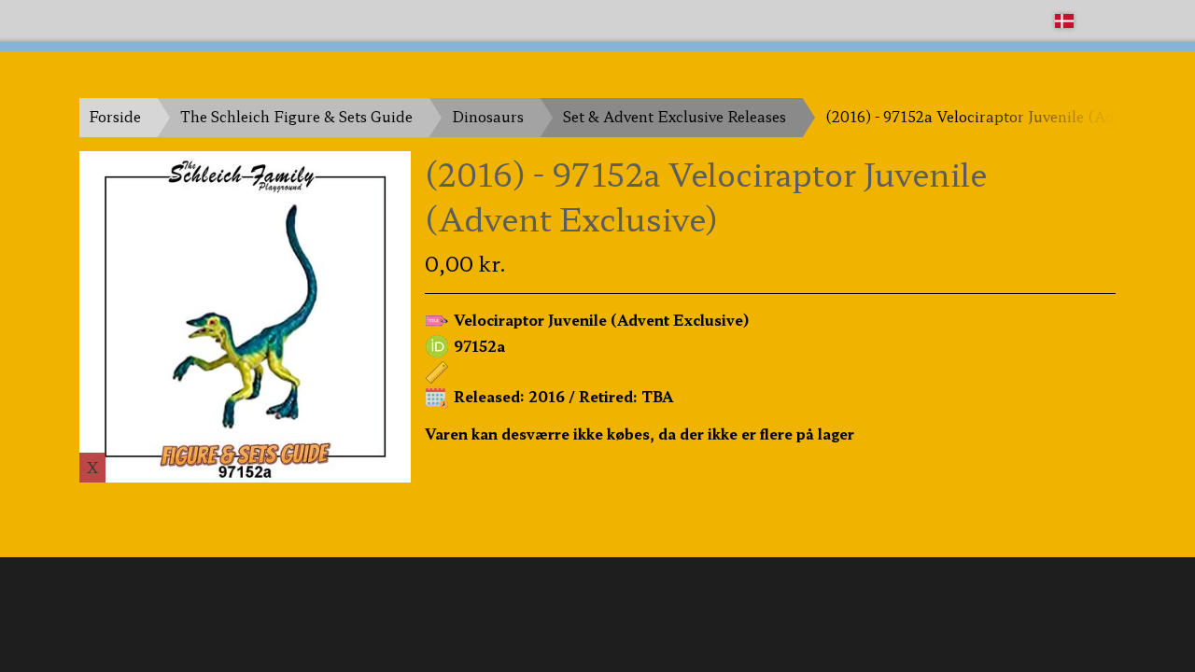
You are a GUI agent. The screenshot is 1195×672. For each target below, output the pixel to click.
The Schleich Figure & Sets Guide (296, 116)
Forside (115, 116)
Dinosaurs (488, 116)
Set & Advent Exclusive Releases (674, 116)
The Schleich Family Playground (193, 20)
